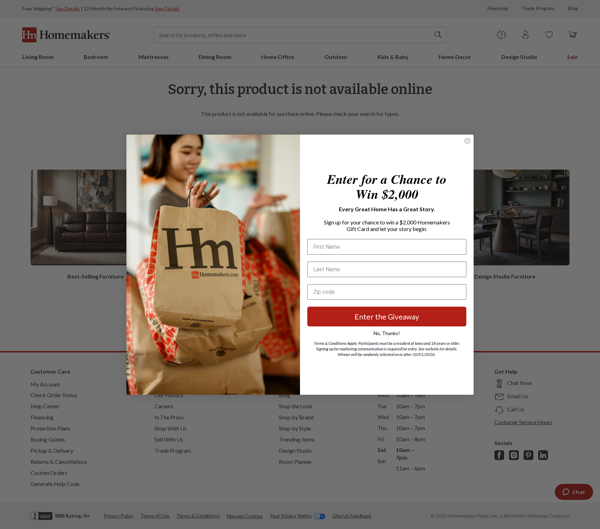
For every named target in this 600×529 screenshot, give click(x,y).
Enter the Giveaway (387, 316)
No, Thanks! (387, 333)
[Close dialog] (467, 140)
